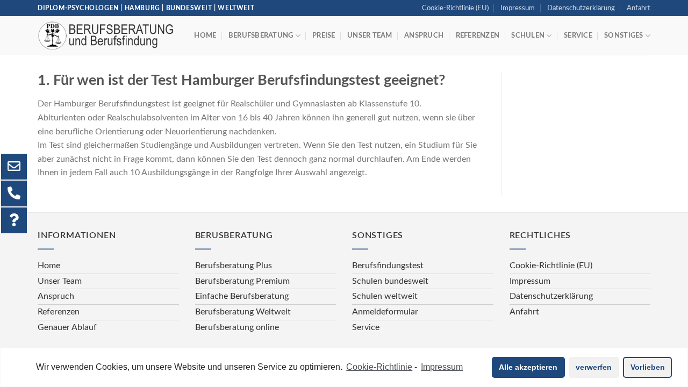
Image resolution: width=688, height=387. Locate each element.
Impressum (517, 8)
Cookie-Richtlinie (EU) (455, 8)
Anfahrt (638, 8)
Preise (323, 35)
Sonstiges (623, 35)
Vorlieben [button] (647, 367)
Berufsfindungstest (388, 265)
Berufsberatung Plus (233, 265)
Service (578, 35)
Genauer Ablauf (67, 327)
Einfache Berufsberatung (242, 296)
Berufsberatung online (237, 327)
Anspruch (423, 35)
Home (205, 35)
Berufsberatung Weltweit (243, 311)
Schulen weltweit (385, 296)
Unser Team (369, 35)
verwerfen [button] (594, 367)
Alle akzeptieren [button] (528, 367)
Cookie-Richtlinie (379, 366)
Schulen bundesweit (390, 281)
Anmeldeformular (385, 311)
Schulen (527, 35)
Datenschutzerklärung (581, 8)
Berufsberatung (260, 35)
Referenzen (478, 35)
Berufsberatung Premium (242, 281)
